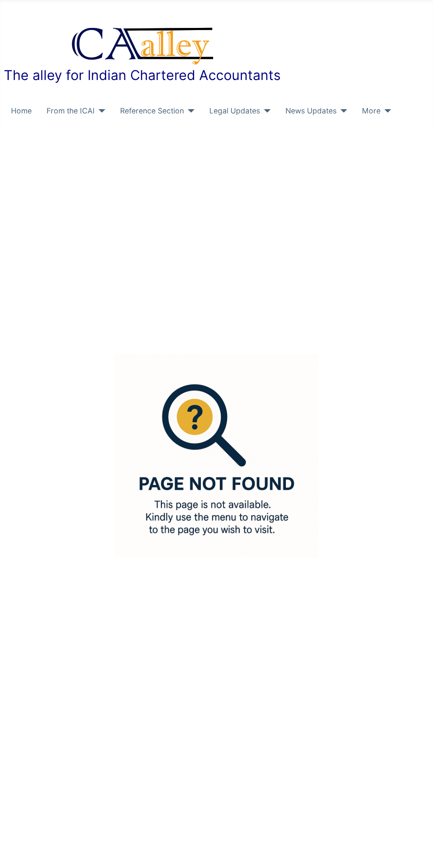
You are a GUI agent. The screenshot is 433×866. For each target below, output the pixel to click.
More (371, 110)
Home (21, 110)
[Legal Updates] (265, 110)
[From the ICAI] (100, 110)
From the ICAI (71, 110)
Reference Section (152, 110)
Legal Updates (234, 110)
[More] (386, 110)
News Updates (311, 110)
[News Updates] (342, 110)
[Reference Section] (189, 110)
